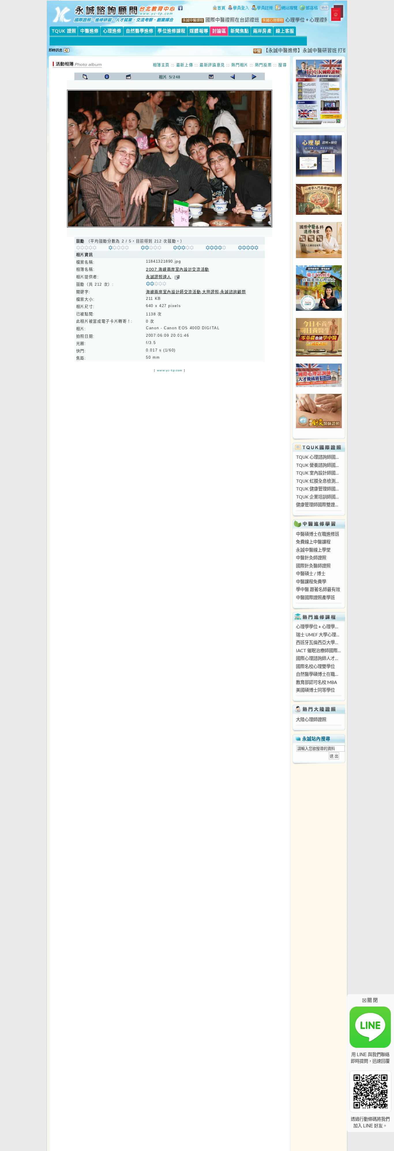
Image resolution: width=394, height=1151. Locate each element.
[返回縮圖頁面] (85, 76)
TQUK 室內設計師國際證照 (319, 472)
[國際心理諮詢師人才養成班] (319, 385)
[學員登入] (238, 8)
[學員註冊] (262, 8)
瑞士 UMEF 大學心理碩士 (319, 634)
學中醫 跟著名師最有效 (318, 589)
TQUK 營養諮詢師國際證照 (319, 465)
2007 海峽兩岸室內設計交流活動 (177, 269)
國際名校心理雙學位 (315, 666)
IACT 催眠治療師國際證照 (319, 650)
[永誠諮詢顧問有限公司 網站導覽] (286, 8)
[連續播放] (128, 76)
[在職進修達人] (309, 8)
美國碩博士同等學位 (315, 690)
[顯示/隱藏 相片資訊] (107, 76)
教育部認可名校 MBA (316, 682)
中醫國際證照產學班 (315, 597)
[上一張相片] (232, 76)
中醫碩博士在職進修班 (317, 534)
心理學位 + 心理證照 (307, 20)
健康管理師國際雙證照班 (319, 504)
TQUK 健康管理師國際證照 (319, 488)
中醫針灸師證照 (311, 557)
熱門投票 (263, 65)
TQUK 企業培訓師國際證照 (319, 496)
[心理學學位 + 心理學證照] (319, 175)
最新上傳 (184, 65)
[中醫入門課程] (319, 355)
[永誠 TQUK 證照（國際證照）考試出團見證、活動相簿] (77, 66)
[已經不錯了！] (118, 248)
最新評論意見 (212, 65)
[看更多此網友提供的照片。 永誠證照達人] (177, 276)
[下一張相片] (254, 76)
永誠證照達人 (158, 276)
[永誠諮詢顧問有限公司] (219, 8)
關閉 (370, 1000)
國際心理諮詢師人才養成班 (319, 658)
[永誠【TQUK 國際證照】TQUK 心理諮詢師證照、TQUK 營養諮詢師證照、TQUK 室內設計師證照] (319, 122)
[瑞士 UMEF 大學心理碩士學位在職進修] (319, 309)
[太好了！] (183, 248)
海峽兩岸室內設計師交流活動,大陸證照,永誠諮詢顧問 (196, 291)
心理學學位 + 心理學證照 (319, 626)
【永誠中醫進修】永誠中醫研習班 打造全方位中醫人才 (309, 50)
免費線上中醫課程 (313, 541)
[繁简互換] (324, 8)
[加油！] (86, 248)
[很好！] (151, 248)
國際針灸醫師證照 (313, 565)
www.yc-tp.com (170, 370)
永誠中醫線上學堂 (313, 549)
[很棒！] (216, 248)
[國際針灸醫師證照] (319, 426)
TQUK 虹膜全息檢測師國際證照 (319, 481)
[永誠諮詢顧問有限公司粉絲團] (181, 11)
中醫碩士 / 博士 (310, 573)
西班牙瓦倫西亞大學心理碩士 (319, 642)
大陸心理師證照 (311, 719)
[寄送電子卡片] (211, 76)
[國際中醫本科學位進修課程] (319, 256)
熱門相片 (239, 65)
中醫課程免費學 (311, 581)
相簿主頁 (161, 65)
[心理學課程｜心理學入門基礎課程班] (319, 213)
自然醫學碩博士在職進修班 (319, 674)
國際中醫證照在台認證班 (232, 20)
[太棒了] (248, 248)
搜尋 (282, 65)
